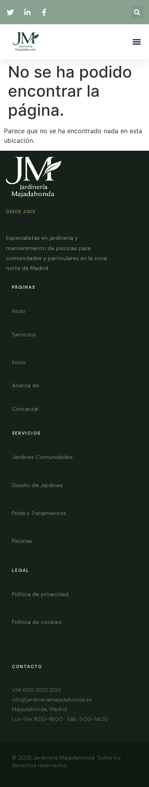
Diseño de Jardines (37, 485)
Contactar (25, 408)
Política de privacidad (40, 594)
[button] (137, 12)
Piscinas (22, 540)
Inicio (18, 311)
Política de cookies (37, 622)
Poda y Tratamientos (39, 513)
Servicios (24, 334)
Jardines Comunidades (42, 457)
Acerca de (25, 385)
